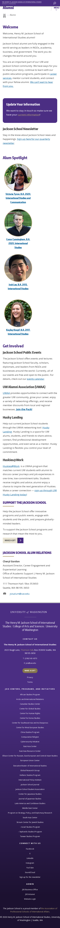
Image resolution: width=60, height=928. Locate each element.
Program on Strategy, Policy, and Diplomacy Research (30, 813)
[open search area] (54, 3)
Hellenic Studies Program (30, 775)
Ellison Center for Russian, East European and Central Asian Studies (30, 756)
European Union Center (30, 760)
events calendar (35, 378)
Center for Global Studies (30, 708)
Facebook (30, 849)
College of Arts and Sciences (28, 626)
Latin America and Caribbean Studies (30, 803)
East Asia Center (30, 746)
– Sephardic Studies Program (30, 831)
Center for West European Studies (30, 727)
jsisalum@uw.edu (20, 593)
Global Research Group (30, 770)
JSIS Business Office (30, 889)
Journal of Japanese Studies (30, 799)
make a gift (10, 540)
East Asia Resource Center (30, 751)
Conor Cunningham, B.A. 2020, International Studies (18, 243)
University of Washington (30, 612)
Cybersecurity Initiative (30, 741)
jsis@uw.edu (31, 663)
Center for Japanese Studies (30, 794)
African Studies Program (30, 694)
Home (4, 15)
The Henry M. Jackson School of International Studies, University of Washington (23, 2)
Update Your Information (23, 104)
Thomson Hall (27, 650)
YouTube (30, 868)
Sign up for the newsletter (30, 877)
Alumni (13, 15)
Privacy (30, 677)
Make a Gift (30, 670)
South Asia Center (30, 817)
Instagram (30, 863)
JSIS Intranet (30, 894)
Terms (30, 682)
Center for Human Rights (30, 713)
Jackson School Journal (30, 784)
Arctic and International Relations (30, 699)
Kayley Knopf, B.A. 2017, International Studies (18, 331)
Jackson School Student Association (30, 789)
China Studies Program (30, 732)
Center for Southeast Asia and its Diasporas (30, 723)
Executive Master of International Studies (30, 766)
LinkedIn (30, 858)
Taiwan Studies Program (30, 836)
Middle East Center (30, 808)
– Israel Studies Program (30, 827)
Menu (56, 7)
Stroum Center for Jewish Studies (30, 822)
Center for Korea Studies (30, 718)
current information (29, 114)
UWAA (6, 393)
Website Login (30, 899)
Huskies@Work (11, 466)
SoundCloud (30, 872)
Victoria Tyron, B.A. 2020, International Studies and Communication (18, 198)
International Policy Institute (30, 780)
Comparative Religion (30, 737)
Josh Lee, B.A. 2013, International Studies (18, 286)
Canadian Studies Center (30, 704)
